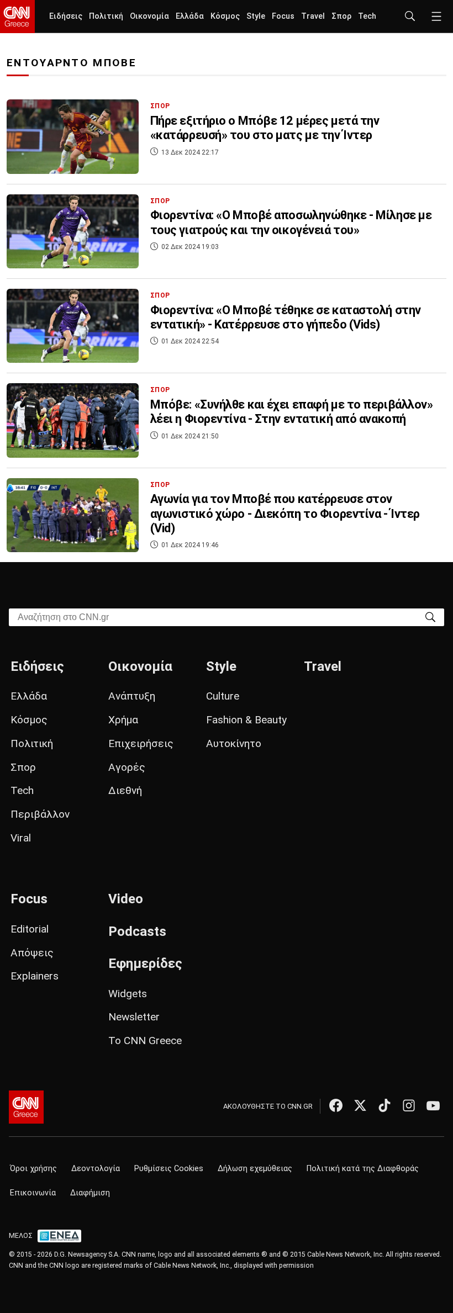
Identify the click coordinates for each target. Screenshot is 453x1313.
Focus (283, 16)
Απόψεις (32, 952)
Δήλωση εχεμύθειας (255, 1168)
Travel (313, 16)
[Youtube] (433, 1105)
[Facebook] (336, 1105)
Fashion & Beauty (246, 719)
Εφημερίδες (145, 963)
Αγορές (126, 767)
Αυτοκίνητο (233, 743)
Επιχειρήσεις (140, 743)
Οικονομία (149, 16)
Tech (367, 16)
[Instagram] (408, 1105)
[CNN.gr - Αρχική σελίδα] (26, 1107)
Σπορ (341, 16)
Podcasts (137, 931)
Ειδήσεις (65, 16)
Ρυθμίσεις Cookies (168, 1168)
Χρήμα (123, 719)
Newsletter (134, 1016)
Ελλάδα (190, 16)
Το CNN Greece (145, 1040)
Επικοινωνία (33, 1193)
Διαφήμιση (90, 1193)
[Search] (430, 616)
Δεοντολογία (95, 1168)
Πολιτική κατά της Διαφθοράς (363, 1168)
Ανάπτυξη (131, 696)
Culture (222, 696)
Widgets (127, 993)
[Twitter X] (360, 1105)
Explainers (34, 976)
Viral (20, 838)
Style (255, 16)
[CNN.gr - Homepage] (17, 16)
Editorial (29, 929)
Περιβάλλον (40, 814)
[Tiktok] (384, 1105)
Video (125, 899)
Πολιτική (106, 16)
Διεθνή (125, 790)
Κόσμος (225, 16)
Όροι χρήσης (33, 1168)
